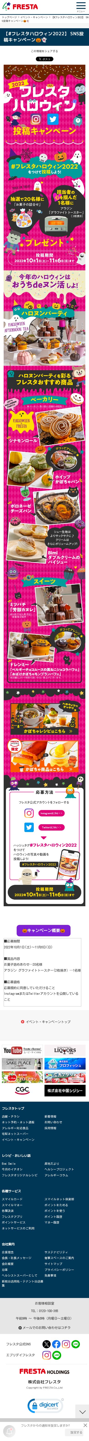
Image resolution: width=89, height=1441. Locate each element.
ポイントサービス (14, 1222)
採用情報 (50, 1128)
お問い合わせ (53, 1122)
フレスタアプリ (12, 1216)
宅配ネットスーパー (15, 1133)
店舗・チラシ (11, 1116)
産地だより (51, 1163)
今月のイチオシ (12, 1169)
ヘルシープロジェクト (59, 1169)
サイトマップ (53, 1263)
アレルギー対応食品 (15, 1128)
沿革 (5, 1269)
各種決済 (8, 1210)
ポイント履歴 (53, 1216)
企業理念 (8, 1252)
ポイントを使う (54, 1210)
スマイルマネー (12, 1205)
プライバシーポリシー (59, 1269)
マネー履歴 (51, 1222)
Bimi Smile (8, 1163)
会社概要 (8, 1263)
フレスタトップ (13, 1108)
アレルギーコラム (56, 1175)
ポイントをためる (56, 1205)
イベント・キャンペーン (34, 17)
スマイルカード (12, 1199)
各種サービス (11, 1191)
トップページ (9, 17)
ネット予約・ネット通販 (18, 1122)
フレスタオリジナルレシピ (19, 1175)
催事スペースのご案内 (59, 1258)
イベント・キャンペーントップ (48, 1022)
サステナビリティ (56, 1252)
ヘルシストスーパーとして (19, 1275)
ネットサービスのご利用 (18, 1228)
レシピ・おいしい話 (16, 1155)
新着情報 (50, 1116)
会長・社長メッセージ (16, 1258)
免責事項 (50, 1275)
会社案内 (8, 1244)
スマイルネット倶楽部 (59, 1199)
